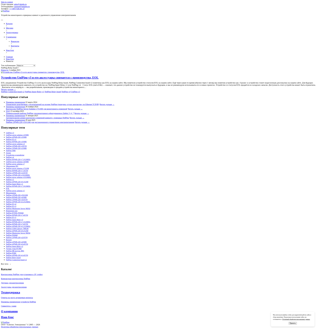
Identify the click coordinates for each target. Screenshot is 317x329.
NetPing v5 (10, 180)
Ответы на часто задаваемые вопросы (17, 298)
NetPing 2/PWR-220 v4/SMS (16, 242)
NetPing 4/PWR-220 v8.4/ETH (17, 244)
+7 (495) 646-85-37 (17, 9)
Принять (293, 323)
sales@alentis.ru (20, 4)
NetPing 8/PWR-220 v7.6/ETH (17, 224)
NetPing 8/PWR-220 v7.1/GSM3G (18, 222)
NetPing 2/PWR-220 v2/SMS (16, 148)
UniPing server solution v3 (15, 144)
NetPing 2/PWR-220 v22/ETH (16, 237)
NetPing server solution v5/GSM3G (18, 177)
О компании (11, 37)
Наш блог (10, 50)
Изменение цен (11, 211)
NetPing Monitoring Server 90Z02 (18, 209)
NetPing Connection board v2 (12, 92)
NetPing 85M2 (11, 253)
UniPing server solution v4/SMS (17, 162)
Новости (4, 70)
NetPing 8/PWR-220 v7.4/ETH (17, 215)
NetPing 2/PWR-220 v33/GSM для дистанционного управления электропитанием (40, 122)
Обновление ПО (12, 166)
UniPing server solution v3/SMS (17, 135)
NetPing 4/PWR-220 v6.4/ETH (17, 255)
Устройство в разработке (15, 155)
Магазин (9, 28)
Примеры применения (15, 102)
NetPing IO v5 (11, 217)
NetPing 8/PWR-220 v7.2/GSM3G (18, 159)
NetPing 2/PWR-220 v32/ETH (16, 200)
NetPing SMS (11, 151)
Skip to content (7, 2)
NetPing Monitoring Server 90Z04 (18, 233)
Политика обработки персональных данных (19, 327)
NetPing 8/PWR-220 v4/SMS (16, 197)
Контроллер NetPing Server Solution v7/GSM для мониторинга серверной (36, 109)
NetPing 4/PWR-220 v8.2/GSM (17, 231)
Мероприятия (11, 193)
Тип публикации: (8, 65)
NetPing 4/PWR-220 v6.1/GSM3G (18, 226)
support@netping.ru (22, 6)
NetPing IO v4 (11, 204)
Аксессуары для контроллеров (14, 287)
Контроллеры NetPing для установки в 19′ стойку (22, 274)
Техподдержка (12, 32)
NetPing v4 (66, 92)
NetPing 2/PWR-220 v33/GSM (17, 195)
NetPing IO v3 (11, 206)
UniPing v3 (75, 92)
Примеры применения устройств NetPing (18, 302)
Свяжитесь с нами (8, 306)
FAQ (8, 111)
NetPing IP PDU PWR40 (15, 213)
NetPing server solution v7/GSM (17, 168)
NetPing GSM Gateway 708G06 (17, 229)
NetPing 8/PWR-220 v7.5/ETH (17, 171)
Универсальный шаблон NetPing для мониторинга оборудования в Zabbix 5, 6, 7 (40, 113)
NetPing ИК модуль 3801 (15, 251)
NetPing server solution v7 (15, 164)
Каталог (9, 24)
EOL (7, 188)
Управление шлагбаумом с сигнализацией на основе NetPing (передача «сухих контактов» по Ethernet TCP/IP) (52, 104)
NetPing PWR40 (12, 235)
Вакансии (15, 41)
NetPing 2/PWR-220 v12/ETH (16, 173)
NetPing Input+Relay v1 (34, 92)
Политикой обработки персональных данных (296, 319)
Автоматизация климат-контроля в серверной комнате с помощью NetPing (37, 118)
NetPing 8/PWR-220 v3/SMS (16, 142)
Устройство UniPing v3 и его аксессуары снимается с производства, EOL (50, 77)
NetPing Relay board (53, 92)
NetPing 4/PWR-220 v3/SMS (16, 137)
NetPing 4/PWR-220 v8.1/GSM (17, 182)
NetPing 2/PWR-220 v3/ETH (16, 146)
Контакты (15, 46)
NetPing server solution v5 (15, 191)
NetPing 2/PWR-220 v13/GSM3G (18, 175)
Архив (8, 153)
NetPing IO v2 (11, 139)
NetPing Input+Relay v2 (14, 246)
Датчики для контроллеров (12, 283)
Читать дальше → (8, 89)
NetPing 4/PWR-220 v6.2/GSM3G (18, 202)
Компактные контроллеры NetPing (15, 279)
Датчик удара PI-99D (14, 249)
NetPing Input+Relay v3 (14, 220)
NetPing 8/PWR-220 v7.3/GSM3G (18, 186)
